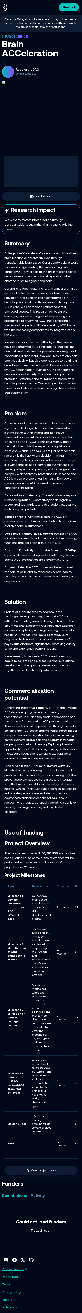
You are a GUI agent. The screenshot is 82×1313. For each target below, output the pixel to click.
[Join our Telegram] (14, 1260)
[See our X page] (23, 1260)
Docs (5, 1300)
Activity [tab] (38, 1196)
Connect (69, 7)
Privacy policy (11, 1292)
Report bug (10, 1277)
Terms (6, 1284)
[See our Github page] (31, 1260)
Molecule (8, 1307)
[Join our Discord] (6, 1260)
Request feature (13, 1269)
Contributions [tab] (14, 1196)
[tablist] (23, 1196)
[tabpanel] (41, 1226)
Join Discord (43, 196)
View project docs (44, 1170)
